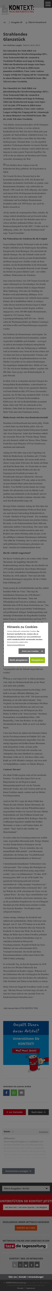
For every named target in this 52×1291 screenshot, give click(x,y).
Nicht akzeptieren (19, 660)
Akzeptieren (37, 660)
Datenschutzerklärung (16, 645)
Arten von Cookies (30, 651)
